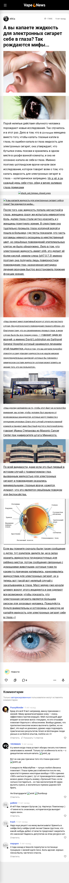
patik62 (13, 803)
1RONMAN (15, 744)
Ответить (15, 738)
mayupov (14, 843)
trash (12, 822)
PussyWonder (16, 707)
